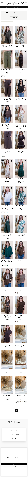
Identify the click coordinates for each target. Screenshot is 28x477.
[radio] (2, 76)
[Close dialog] (26, 448)
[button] (11, 27)
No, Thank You (14, 466)
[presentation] (26, 401)
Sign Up (14, 464)
